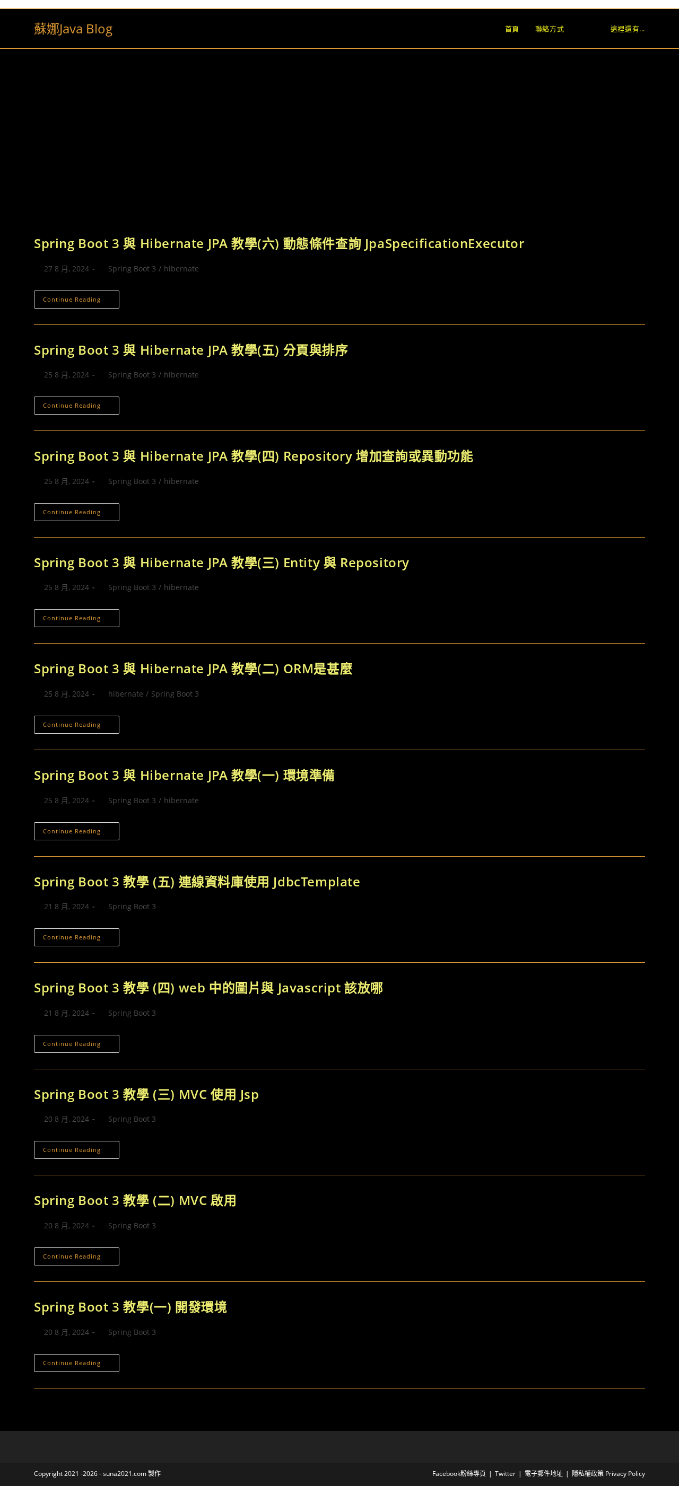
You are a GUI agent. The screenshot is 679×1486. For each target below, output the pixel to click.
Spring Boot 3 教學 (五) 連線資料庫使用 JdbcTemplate (199, 881)
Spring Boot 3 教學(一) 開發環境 (130, 1306)
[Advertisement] (339, 155)
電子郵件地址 (544, 1473)
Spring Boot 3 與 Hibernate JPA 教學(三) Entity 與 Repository (223, 562)
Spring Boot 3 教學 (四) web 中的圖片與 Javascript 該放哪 (209, 987)
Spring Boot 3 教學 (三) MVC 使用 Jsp (146, 1094)
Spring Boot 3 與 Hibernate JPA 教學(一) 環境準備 (184, 775)
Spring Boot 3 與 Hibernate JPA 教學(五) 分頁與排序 (191, 349)
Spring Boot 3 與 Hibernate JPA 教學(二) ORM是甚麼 (193, 668)
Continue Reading (81, 301)
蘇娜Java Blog (73, 28)
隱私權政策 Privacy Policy (608, 1473)
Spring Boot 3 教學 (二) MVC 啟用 (135, 1200)
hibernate (181, 268)
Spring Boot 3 (132, 268)
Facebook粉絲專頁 (459, 1473)
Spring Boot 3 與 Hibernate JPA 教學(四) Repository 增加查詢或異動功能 (254, 455)
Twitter (505, 1473)
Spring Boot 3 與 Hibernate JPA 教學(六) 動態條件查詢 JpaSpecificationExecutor (279, 243)
